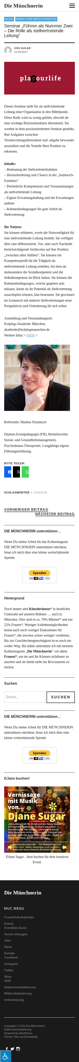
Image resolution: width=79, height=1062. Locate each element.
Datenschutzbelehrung (20, 987)
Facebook (11, 957)
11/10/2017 (21, 52)
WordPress (25, 1033)
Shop (7, 976)
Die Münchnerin (23, 6)
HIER (30, 335)
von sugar (22, 48)
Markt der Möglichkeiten (36, 19)
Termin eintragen (16, 934)
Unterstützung (14, 1000)
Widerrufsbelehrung (18, 993)
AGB (7, 981)
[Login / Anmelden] (59, 6)
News (8, 947)
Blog (9, 19)
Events (9, 923)
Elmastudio (31, 1036)
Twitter (8, 970)
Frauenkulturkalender (19, 917)
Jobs (7, 940)
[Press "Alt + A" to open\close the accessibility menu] (5, 1056)
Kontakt (9, 953)
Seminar (40, 492)
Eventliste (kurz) (15, 928)
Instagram (11, 964)
